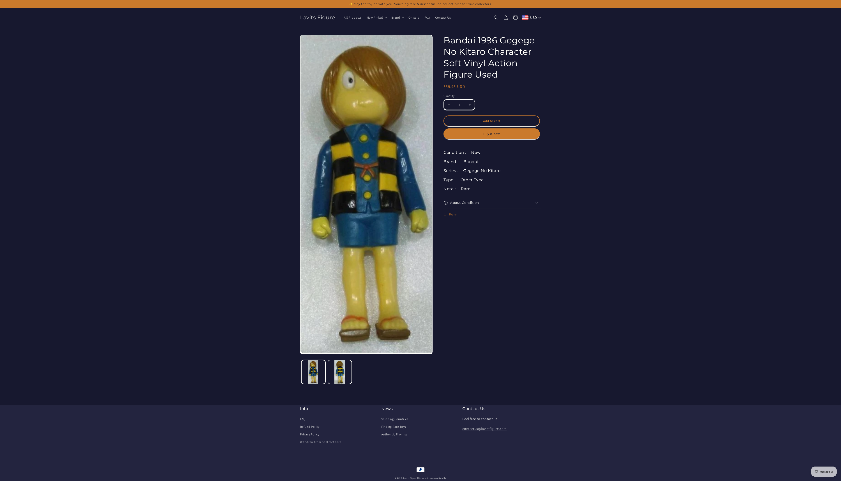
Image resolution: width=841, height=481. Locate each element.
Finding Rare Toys (393, 427)
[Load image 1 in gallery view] (313, 372)
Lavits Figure (409, 478)
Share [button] (453, 214)
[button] (376, 17)
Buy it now (491, 134)
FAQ (303, 419)
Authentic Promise (394, 434)
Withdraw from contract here (320, 442)
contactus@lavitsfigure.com (484, 428)
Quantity (448, 96)
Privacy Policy (309, 434)
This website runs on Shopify (431, 478)
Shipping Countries (394, 419)
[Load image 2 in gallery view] (340, 372)
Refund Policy (310, 427)
